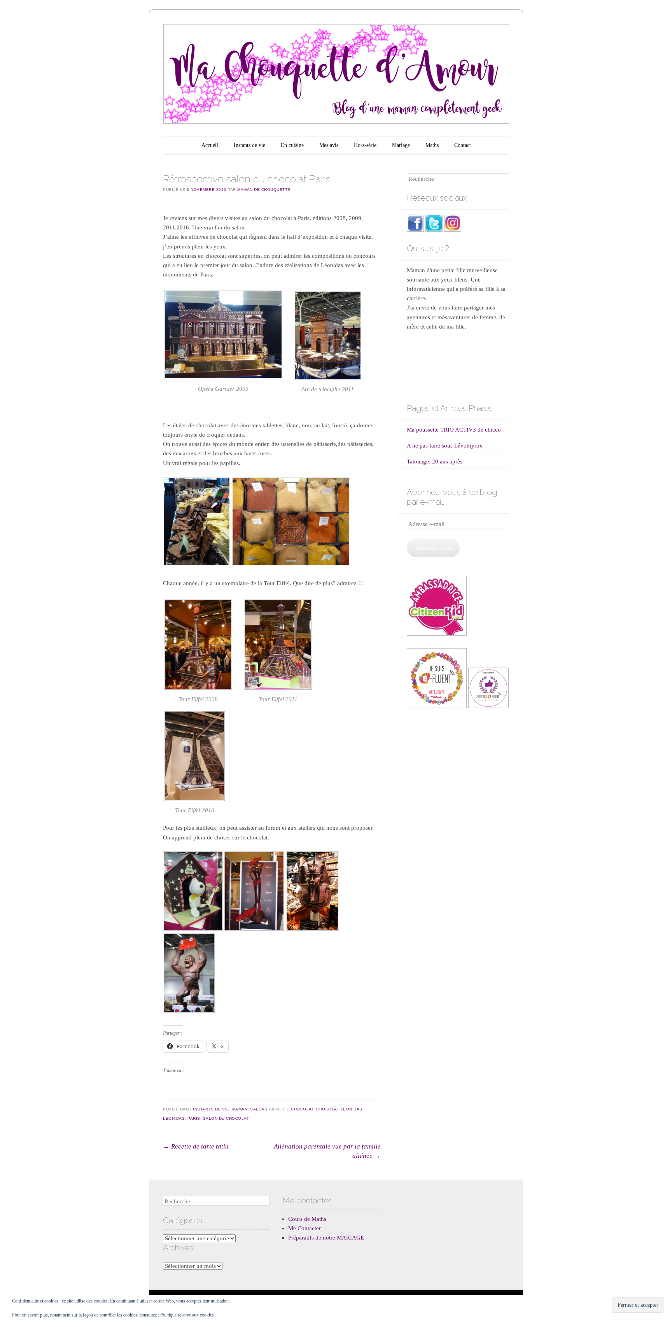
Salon (257, 1109)
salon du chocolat (226, 1118)
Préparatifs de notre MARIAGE (326, 1237)
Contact (462, 145)
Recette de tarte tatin (196, 1146)
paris (193, 1118)
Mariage (401, 145)
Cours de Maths (307, 1219)
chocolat (302, 1109)
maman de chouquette (263, 189)
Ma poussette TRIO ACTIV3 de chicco (454, 430)
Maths (432, 145)
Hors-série (365, 145)
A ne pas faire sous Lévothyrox (445, 445)
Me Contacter (304, 1228)
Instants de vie (249, 145)
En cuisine (292, 145)
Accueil (209, 145)
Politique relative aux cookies (187, 1315)
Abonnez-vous (433, 548)
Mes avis (328, 145)
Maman (240, 1109)
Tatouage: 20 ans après (434, 461)
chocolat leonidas (339, 1109)
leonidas (174, 1118)
